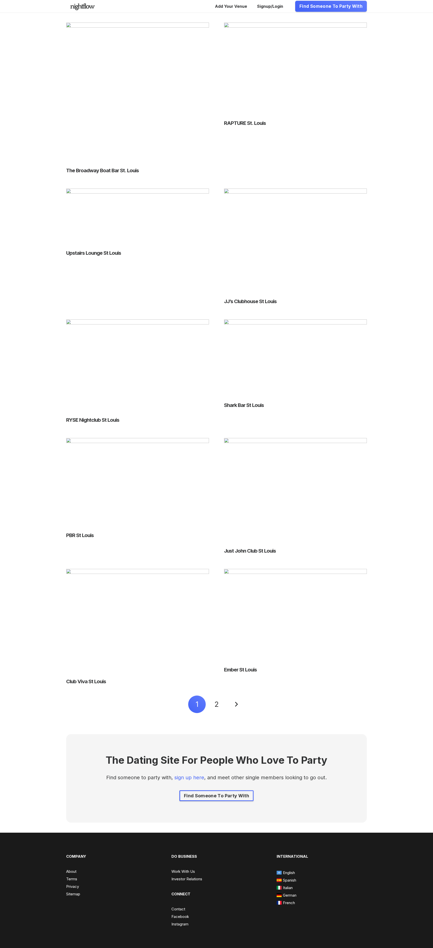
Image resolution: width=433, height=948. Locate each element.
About (71, 871)
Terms (71, 879)
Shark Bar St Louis (244, 405)
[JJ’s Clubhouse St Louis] (295, 192)
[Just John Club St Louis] (295, 442)
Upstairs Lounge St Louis (93, 253)
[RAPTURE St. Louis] (295, 26)
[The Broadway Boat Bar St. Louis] (137, 26)
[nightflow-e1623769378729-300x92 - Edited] (82, 6)
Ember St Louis (240, 670)
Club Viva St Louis (86, 681)
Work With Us (183, 871)
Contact (178, 909)
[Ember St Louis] (295, 573)
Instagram (179, 924)
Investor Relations (186, 879)
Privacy (72, 886)
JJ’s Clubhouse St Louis (250, 301)
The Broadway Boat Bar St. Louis (102, 170)
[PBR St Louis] (137, 442)
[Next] (236, 704)
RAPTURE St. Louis (245, 123)
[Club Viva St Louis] (137, 573)
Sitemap (73, 894)
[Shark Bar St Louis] (295, 323)
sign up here (189, 777)
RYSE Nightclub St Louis (92, 420)
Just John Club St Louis (250, 551)
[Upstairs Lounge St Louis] (137, 192)
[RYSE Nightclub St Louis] (137, 323)
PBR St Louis (80, 535)
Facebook (180, 916)
